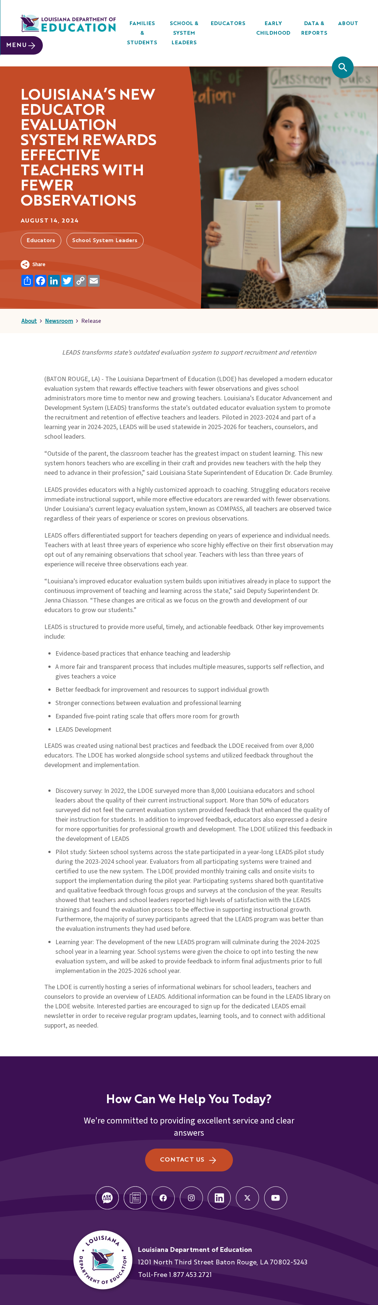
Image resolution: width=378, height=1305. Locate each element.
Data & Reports (314, 28)
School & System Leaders (184, 33)
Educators (228, 23)
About (348, 23)
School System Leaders (105, 240)
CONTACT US (182, 1160)
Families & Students (142, 33)
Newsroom (59, 321)
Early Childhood (273, 28)
